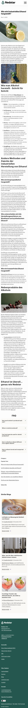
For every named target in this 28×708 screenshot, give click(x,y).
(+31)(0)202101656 (6, 690)
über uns (13, 409)
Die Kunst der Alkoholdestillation (10, 480)
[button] (14, 421)
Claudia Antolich (7, 521)
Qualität (3, 682)
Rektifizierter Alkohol (8, 563)
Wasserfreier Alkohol (6, 650)
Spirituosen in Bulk (5, 656)
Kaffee (2, 659)
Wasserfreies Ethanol (6, 274)
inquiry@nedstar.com (6, 691)
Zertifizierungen (5, 679)
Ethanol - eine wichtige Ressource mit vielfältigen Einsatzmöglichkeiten (11, 472)
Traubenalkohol (8, 337)
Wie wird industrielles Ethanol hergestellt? (12, 464)
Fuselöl (6, 364)
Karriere (3, 674)
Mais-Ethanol (17, 95)
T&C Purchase (21, 703)
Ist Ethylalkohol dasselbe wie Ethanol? (11, 468)
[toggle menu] (25, 2)
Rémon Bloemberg (8, 600)
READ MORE (5, 531)
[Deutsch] (3, 701)
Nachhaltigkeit (4, 671)
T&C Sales (15, 703)
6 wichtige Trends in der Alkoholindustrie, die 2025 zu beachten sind (11, 595)
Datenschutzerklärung (6, 703)
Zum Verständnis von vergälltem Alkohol (12, 476)
